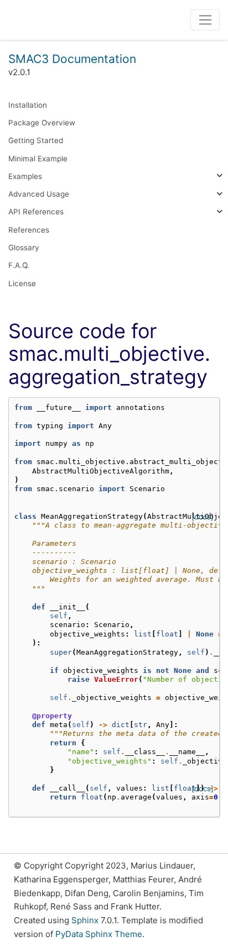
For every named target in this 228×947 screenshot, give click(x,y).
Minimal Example (38, 158)
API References (36, 211)
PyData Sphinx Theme (98, 934)
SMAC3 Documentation (72, 59)
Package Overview (41, 122)
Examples (25, 176)
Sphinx (85, 920)
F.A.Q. (18, 265)
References (28, 229)
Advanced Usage (38, 194)
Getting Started (35, 140)
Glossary (23, 247)
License (22, 283)
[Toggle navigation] (205, 19)
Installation (27, 105)
